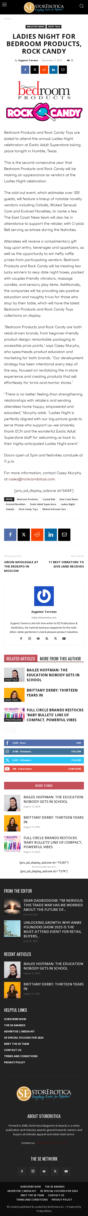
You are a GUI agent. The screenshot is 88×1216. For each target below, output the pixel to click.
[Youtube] (65, 638)
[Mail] (39, 638)
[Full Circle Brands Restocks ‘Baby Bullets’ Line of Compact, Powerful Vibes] (14, 715)
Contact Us (12, 1050)
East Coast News (69, 499)
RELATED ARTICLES (21, 658)
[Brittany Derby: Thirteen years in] (14, 695)
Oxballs (10, 509)
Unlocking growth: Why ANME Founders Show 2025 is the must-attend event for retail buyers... (52, 929)
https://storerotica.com (44, 617)
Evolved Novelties (16, 504)
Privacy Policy (14, 1062)
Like (78, 742)
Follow (76, 751)
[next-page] (13, 730)
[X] (34, 70)
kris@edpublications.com (51, 1143)
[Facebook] (25, 70)
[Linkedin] (53, 70)
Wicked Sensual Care (54, 509)
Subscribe (74, 768)
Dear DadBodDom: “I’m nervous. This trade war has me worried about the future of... (53, 905)
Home (7, 18)
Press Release (13, 719)
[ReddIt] (44, 70)
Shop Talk (54, 26)
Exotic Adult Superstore (43, 504)
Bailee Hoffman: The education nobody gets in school (53, 675)
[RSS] (48, 638)
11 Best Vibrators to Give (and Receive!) (66, 564)
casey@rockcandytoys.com (32, 479)
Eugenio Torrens (28, 60)
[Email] (63, 70)
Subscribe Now (15, 1019)
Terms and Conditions (21, 1056)
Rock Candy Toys (28, 509)
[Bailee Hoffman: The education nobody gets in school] (14, 675)
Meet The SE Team (16, 1044)
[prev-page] (6, 730)
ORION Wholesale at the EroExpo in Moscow (21, 566)
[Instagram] (31, 638)
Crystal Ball (49, 499)
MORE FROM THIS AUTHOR (60, 658)
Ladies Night (68, 504)
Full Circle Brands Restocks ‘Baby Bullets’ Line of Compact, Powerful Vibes (55, 715)
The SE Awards (14, 1025)
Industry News (35, 26)
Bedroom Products (27, 499)
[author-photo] (44, 606)
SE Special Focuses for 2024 (23, 1037)
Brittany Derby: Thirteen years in (53, 819)
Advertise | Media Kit (19, 1031)
